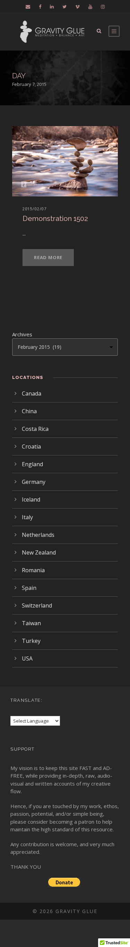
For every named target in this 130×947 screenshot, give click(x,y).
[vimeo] (77, 6)
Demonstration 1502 (55, 218)
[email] (28, 6)
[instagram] (103, 6)
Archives (22, 334)
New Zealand (39, 552)
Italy (27, 517)
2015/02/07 (34, 208)
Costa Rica (35, 429)
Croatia (31, 446)
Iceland (31, 499)
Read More (48, 257)
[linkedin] (52, 6)
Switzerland (37, 605)
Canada (31, 393)
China (29, 411)
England (32, 464)
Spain (29, 588)
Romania (33, 570)
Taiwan (31, 623)
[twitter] (64, 6)
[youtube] (90, 6)
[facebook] (40, 6)
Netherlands (38, 535)
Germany (33, 482)
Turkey (31, 641)
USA (27, 658)
